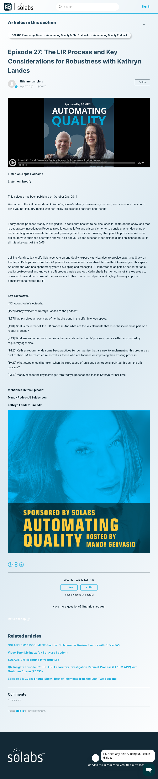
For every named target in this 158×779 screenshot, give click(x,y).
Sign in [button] (146, 6)
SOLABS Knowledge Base (27, 35)
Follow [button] (142, 82)
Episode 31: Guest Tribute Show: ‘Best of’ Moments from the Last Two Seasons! (62, 678)
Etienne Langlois (31, 81)
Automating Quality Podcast (110, 35)
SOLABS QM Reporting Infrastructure (33, 660)
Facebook (10, 564)
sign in (20, 710)
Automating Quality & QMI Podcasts (67, 35)
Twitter (15, 564)
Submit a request (93, 606)
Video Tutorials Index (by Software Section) (38, 652)
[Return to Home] (8, 7)
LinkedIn (21, 564)
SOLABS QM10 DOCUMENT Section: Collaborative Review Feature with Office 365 (64, 645)
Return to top (17, 619)
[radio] (69, 587)
